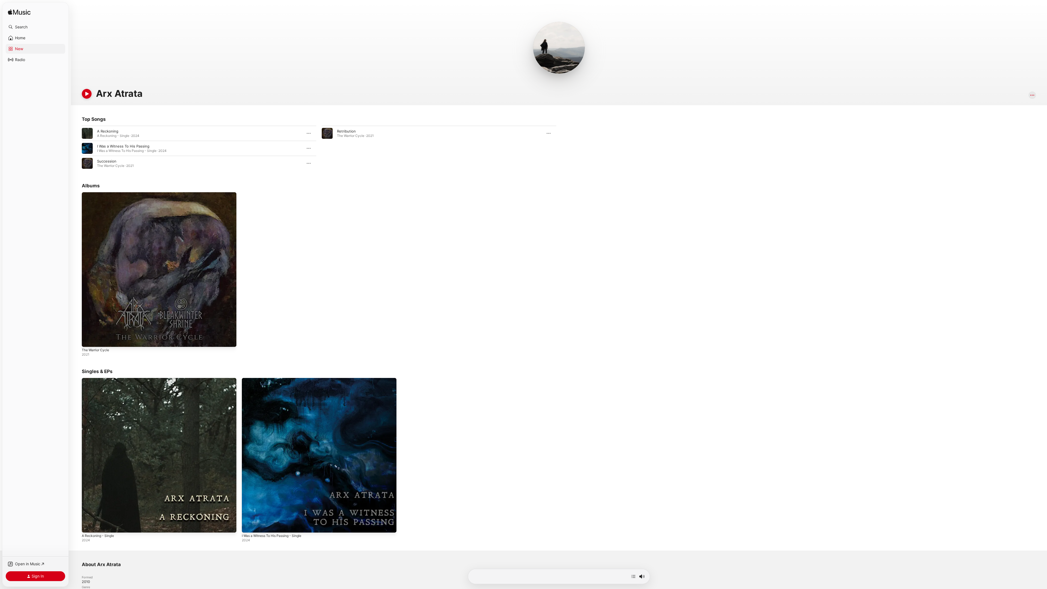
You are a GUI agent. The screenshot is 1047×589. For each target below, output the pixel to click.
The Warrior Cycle (97, 194)
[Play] (87, 94)
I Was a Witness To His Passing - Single (275, 380)
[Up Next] (633, 576)
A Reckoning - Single (99, 380)
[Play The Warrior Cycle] (89, 340)
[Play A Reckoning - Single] (89, 525)
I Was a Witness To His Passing (123, 146)
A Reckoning (107, 131)
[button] (35, 27)
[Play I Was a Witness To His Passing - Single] (249, 525)
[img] (19, 12)
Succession (106, 161)
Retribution (346, 131)
